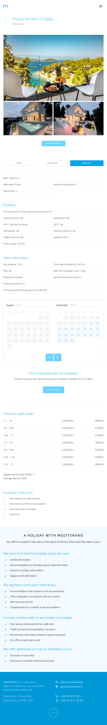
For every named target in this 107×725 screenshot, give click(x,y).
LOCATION (52, 163)
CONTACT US (53, 390)
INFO (19, 163)
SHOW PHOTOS (53, 143)
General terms (9, 696)
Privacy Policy (25, 696)
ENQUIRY (87, 163)
